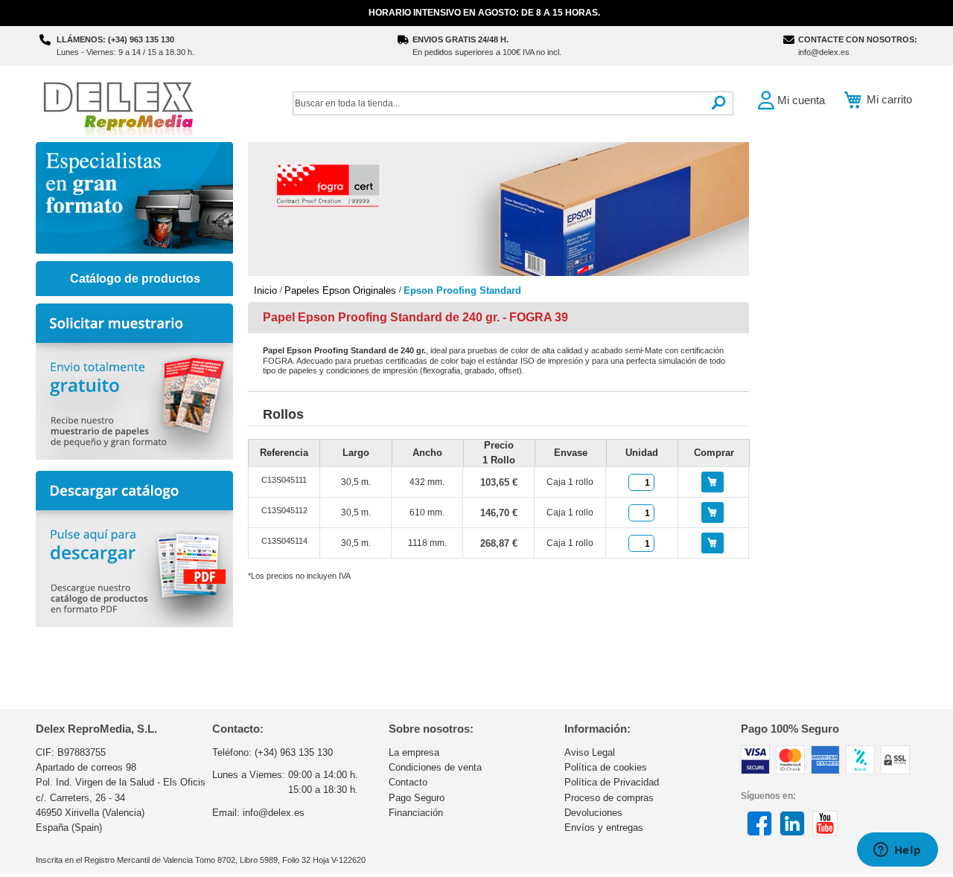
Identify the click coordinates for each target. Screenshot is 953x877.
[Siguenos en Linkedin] (792, 833)
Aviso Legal (589, 752)
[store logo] (118, 107)
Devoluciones (593, 812)
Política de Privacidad (611, 782)
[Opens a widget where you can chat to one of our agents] (897, 851)
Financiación (416, 812)
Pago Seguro (416, 797)
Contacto (408, 782)
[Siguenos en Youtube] (825, 833)
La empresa (414, 752)
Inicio (267, 290)
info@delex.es (824, 52)
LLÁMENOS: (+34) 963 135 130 (115, 39)
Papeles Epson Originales (341, 290)
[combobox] (513, 103)
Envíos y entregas (603, 827)
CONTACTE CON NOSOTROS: (857, 39)
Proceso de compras (609, 797)
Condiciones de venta (435, 767)
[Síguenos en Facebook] (759, 833)
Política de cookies (605, 767)
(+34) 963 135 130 (294, 752)
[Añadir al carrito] (712, 482)
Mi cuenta (801, 100)
